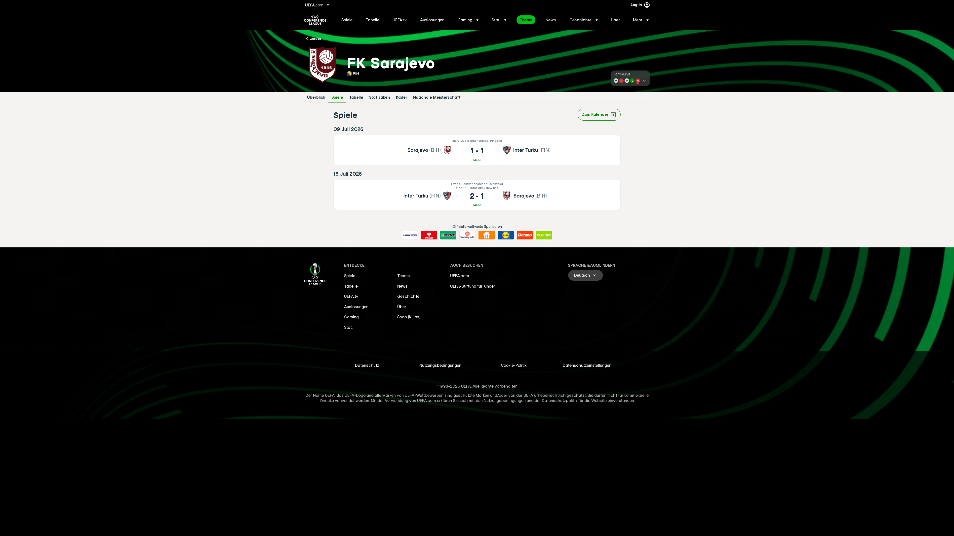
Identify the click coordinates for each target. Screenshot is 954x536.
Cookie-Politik (514, 365)
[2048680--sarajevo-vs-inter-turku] (477, 150)
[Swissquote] (467, 235)
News (402, 286)
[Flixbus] (544, 235)
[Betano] (525, 235)
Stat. (348, 327)
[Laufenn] (410, 235)
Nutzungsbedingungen (440, 365)
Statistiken (379, 97)
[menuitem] (347, 20)
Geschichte (408, 296)
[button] (468, 20)
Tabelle (356, 97)
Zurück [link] (315, 38)
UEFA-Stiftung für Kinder (472, 286)
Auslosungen (356, 306)
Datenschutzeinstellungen (587, 365)
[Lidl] (506, 235)
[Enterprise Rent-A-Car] (448, 235)
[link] (347, 20)
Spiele (337, 97)
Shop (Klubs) (409, 317)
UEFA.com (459, 275)
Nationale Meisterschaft (437, 97)
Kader (401, 97)
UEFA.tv (351, 296)
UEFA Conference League (315, 20)
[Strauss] (429, 235)
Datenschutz (367, 365)
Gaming (351, 317)
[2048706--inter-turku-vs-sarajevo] (477, 195)
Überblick (316, 97)
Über (401, 306)
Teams (403, 275)
